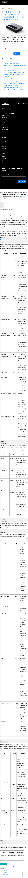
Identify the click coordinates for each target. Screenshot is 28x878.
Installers (4, 153)
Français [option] (5, 872)
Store (3, 143)
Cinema (3, 134)
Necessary (3, 240)
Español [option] (5, 870)
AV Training (4, 120)
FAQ (3, 160)
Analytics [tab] (2, 530)
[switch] (0, 443)
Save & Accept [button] (3, 864)
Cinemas (4, 151)
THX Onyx (4, 158)
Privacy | (3, 108)
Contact (4, 162)
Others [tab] (1, 840)
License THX (4, 117)
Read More (22, 196)
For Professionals (8, 113)
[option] (15, 870)
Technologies (5, 129)
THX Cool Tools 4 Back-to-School (11, 63)
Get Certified (5, 115)
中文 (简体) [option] (5, 874)
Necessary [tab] (2, 237)
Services (4, 131)
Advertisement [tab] (3, 740)
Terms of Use (8, 108)
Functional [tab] (2, 441)
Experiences (5, 127)
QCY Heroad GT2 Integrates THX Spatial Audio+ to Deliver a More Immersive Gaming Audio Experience (15, 74)
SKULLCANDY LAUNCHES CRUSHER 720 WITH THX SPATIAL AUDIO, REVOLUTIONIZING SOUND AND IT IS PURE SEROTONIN (15, 68)
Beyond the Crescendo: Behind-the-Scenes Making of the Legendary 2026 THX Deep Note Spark (14, 90)
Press (3, 139)
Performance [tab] (3, 519)
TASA (3, 124)
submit (21, 181)
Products (4, 148)
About (4, 137)
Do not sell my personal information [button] (8, 198)
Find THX (4, 146)
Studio (3, 122)
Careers (4, 141)
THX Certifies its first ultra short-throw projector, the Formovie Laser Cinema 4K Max (13, 16)
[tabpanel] (14, 340)
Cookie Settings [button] (4, 201)
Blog (3, 156)
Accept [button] (10, 201)
